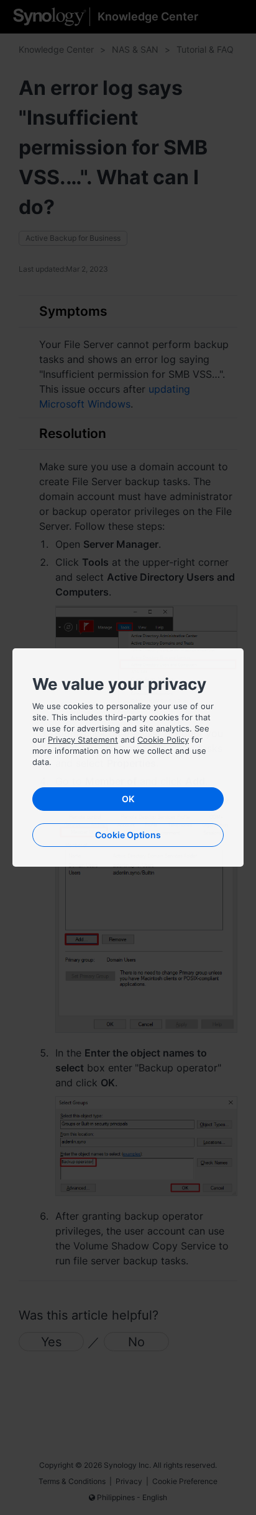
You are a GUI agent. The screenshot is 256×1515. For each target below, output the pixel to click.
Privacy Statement (83, 739)
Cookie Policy (163, 739)
